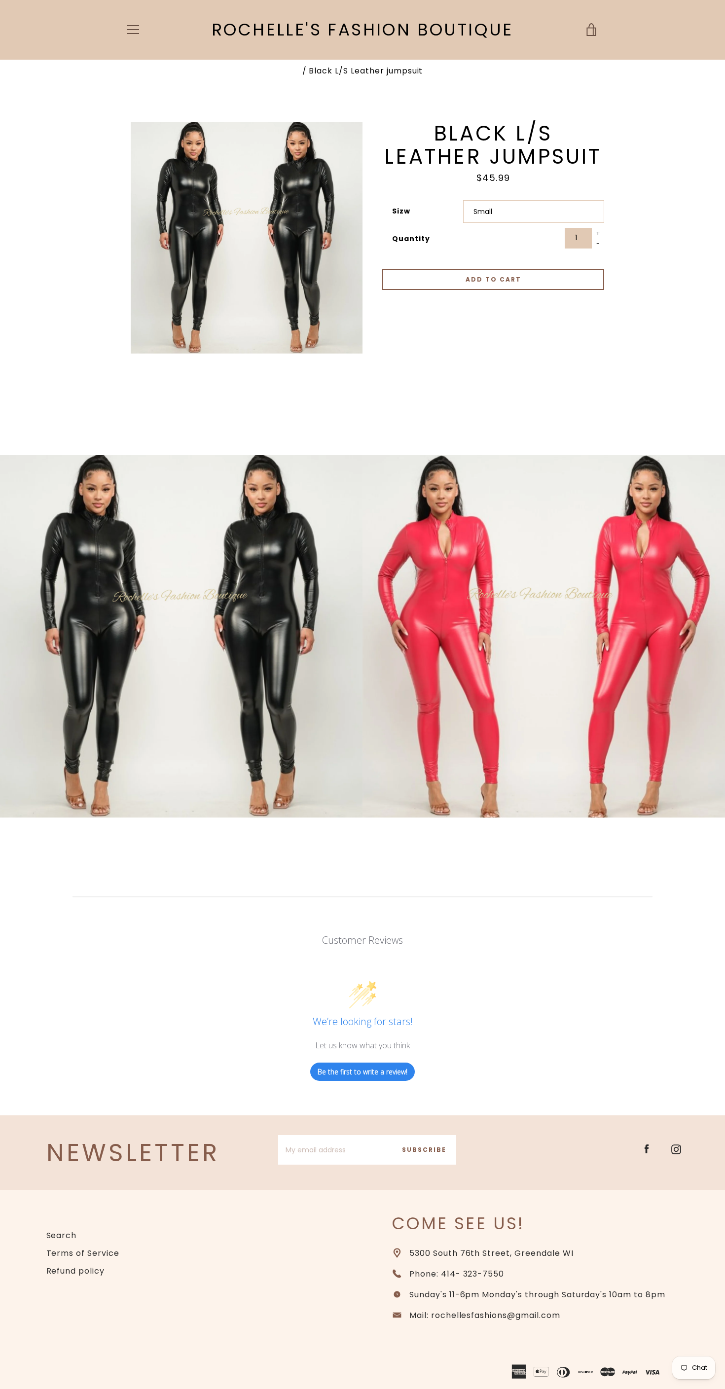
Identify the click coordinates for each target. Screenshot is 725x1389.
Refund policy (75, 1271)
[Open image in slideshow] (246, 238)
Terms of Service (82, 1253)
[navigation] (133, 29)
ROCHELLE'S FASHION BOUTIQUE (362, 30)
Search (61, 1235)
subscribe (424, 1149)
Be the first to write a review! (362, 1071)
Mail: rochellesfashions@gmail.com (484, 1315)
